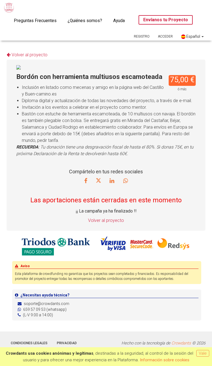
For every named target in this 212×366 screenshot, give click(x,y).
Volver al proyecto (28, 54)
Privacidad (67, 343)
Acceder (165, 36)
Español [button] (193, 36)
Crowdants (181, 343)
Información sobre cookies (164, 359)
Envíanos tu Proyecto (165, 19)
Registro (142, 36)
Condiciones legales (29, 343)
